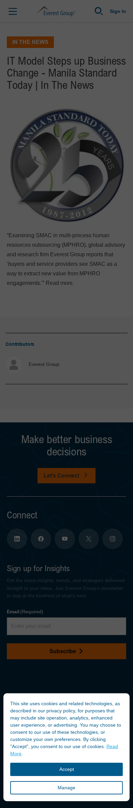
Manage (66, 787)
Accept (66, 769)
